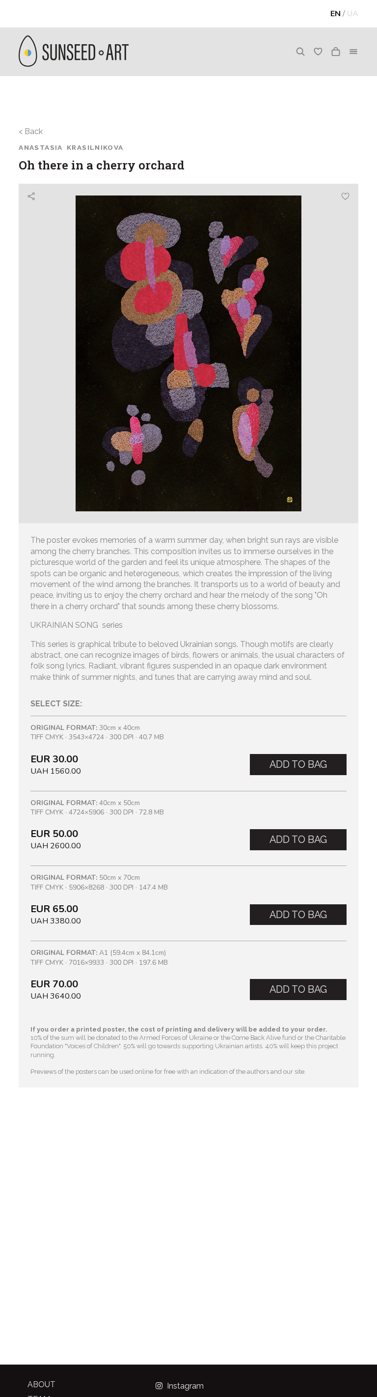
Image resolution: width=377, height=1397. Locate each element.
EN (335, 13)
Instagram (184, 1386)
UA (352, 13)
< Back (31, 131)
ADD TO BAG (298, 764)
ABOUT (41, 1384)
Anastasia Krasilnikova (71, 147)
